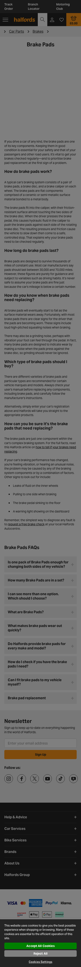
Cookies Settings (40, 962)
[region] (40, 943)
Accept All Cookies (40, 946)
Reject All (40, 953)
